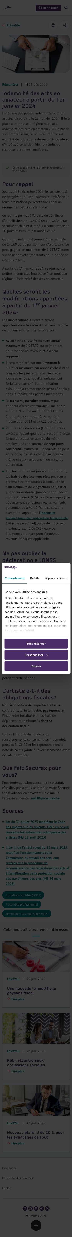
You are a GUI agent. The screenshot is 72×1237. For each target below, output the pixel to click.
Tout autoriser (36, 643)
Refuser (36, 666)
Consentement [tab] (14, 578)
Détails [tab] (34, 578)
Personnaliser (34, 655)
